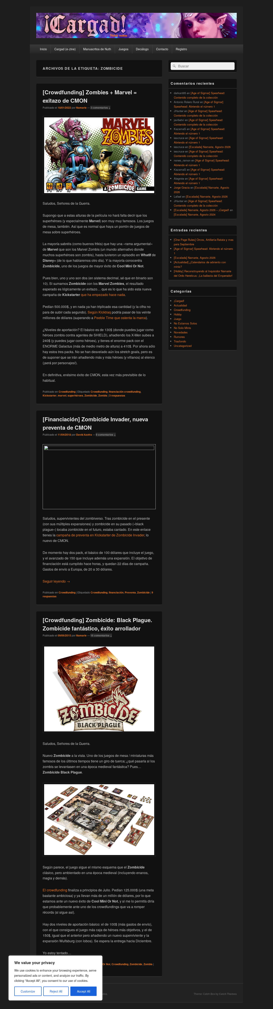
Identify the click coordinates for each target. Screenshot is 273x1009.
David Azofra (84, 434)
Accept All (83, 991)
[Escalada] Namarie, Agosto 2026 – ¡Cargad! (201, 210)
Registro (181, 49)
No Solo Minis (182, 328)
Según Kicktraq (99, 312)
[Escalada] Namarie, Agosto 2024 (194, 214)
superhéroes (75, 395)
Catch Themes (228, 994)
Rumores (179, 337)
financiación (116, 592)
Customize (28, 991)
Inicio (43, 49)
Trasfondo (180, 341)
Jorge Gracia (182, 187)
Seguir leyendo (56, 581)
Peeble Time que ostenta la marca (120, 317)
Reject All (56, 991)
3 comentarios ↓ (100, 107)
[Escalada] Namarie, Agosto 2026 (210, 147)
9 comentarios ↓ (106, 434)
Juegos (123, 49)
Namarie (81, 107)
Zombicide (90, 395)
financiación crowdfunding (125, 392)
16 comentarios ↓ (101, 635)
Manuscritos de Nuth (97, 49)
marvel (62, 395)
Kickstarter (50, 395)
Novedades (181, 332)
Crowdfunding (67, 392)
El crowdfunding (55, 890)
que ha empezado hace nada (103, 294)
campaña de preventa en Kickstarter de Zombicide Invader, (100, 535)
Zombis (102, 395)
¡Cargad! (179, 301)
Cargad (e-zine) (65, 49)
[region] (55, 978)
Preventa (130, 592)
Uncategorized (183, 346)
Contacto (162, 49)
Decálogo (142, 49)
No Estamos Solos (185, 323)
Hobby (178, 314)
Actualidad (180, 305)
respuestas (117, 395)
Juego (177, 319)
